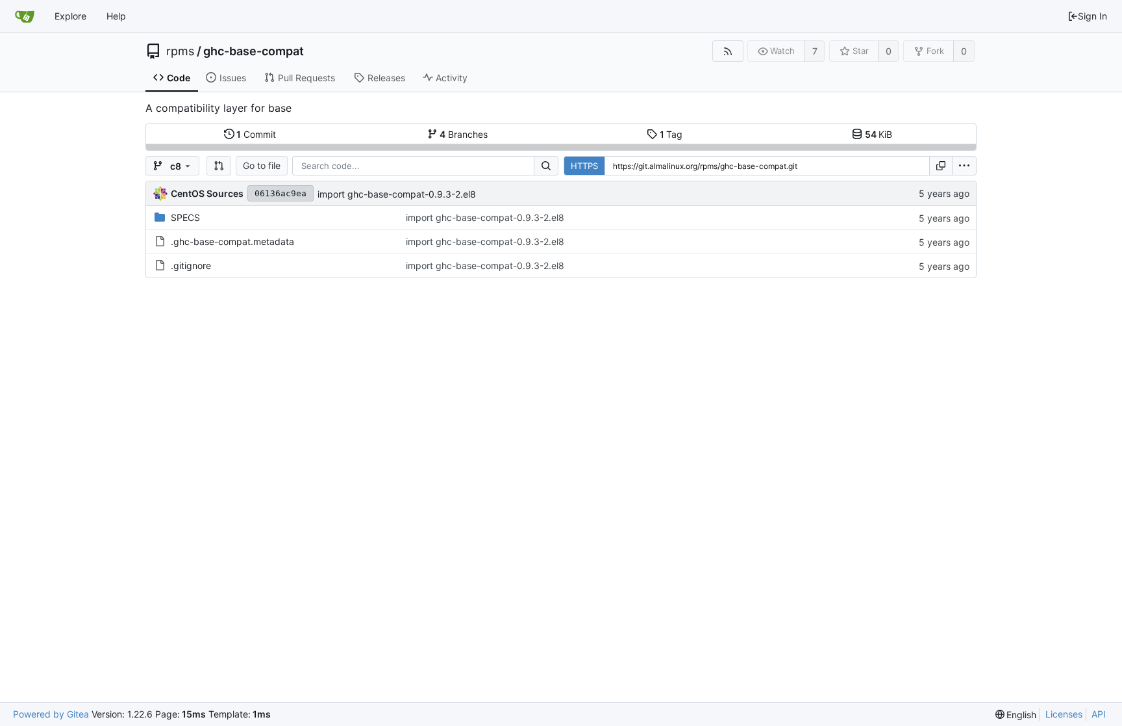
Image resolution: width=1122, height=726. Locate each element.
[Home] (24, 16)
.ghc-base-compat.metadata (232, 241)
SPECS (185, 217)
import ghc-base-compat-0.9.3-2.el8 (397, 194)
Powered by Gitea (51, 714)
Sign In (1092, 15)
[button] (218, 165)
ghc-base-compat (253, 51)
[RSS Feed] (727, 51)
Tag (671, 134)
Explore (70, 15)
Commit (256, 134)
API (1098, 714)
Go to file (261, 165)
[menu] (964, 165)
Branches (464, 134)
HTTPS (584, 166)
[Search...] (546, 165)
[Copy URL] (941, 165)
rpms (180, 51)
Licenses (1063, 714)
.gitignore (191, 265)
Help (116, 15)
